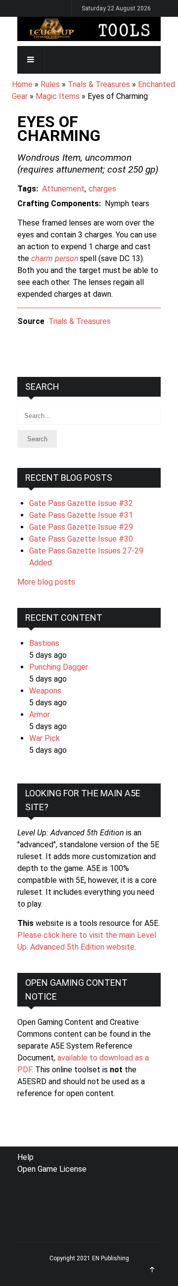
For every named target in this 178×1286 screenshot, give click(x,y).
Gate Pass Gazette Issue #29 (81, 527)
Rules (50, 84)
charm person (55, 258)
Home (22, 84)
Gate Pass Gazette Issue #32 (81, 503)
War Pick (44, 738)
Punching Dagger (58, 667)
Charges (102, 188)
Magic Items (58, 96)
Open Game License (52, 1169)
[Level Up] (89, 29)
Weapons (45, 690)
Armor (39, 714)
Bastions (44, 643)
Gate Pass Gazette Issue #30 (81, 539)
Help (25, 1157)
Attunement (63, 188)
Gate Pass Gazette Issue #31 (81, 515)
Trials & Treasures (99, 84)
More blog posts (46, 582)
